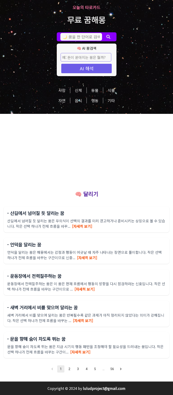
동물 (94, 90)
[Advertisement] (86, 147)
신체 (78, 90)
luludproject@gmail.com (104, 388)
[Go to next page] (120, 369)
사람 (62, 90)
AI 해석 (86, 68)
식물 (111, 90)
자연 (62, 100)
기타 (111, 100)
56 (112, 369)
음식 (78, 100)
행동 (94, 100)
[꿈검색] (108, 36)
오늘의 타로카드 (86, 7)
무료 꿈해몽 (86, 19)
